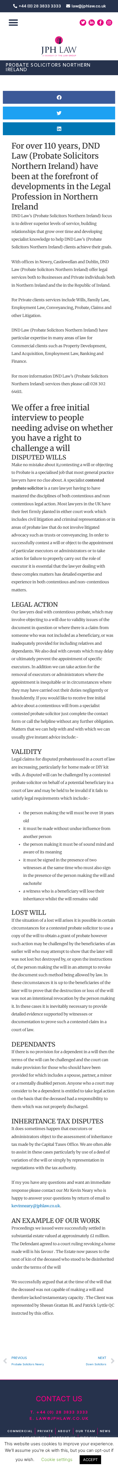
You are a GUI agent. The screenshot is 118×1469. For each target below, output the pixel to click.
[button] (13, 22)
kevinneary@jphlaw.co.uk (35, 1205)
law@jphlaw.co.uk (62, 1419)
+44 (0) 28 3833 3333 (62, 1412)
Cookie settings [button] (56, 1459)
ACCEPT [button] (90, 1459)
